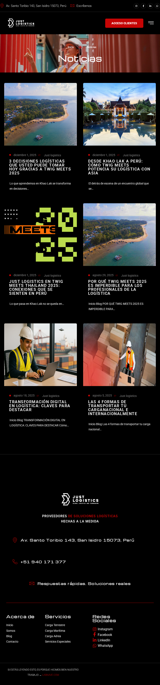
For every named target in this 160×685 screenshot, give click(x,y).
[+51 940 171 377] (15, 561)
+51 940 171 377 (43, 561)
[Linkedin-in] (150, 6)
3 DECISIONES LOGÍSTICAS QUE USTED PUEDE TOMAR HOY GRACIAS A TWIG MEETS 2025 (40, 167)
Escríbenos (84, 6)
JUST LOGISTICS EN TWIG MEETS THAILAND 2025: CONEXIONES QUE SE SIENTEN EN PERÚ (36, 287)
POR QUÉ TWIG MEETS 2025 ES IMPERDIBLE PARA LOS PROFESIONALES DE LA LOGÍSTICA (117, 287)
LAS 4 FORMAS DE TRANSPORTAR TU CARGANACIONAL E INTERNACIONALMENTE (112, 407)
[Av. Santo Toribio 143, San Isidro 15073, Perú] (15, 540)
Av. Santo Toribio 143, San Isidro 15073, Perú (36, 6)
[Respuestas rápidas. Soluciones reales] (31, 583)
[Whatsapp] (157, 6)
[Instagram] (136, 6)
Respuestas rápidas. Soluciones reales (84, 583)
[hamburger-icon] (151, 23)
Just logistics (52, 155)
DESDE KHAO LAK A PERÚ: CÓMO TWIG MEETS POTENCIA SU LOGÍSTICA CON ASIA (119, 167)
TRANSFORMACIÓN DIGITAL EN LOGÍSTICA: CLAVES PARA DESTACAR (39, 405)
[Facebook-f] (143, 6)
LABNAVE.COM (50, 675)
